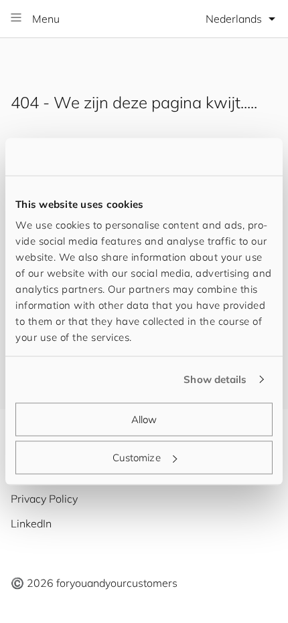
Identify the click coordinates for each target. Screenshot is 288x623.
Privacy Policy (44, 498)
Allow (144, 418)
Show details (215, 379)
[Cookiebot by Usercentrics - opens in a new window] (214, 157)
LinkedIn (31, 523)
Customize (137, 457)
